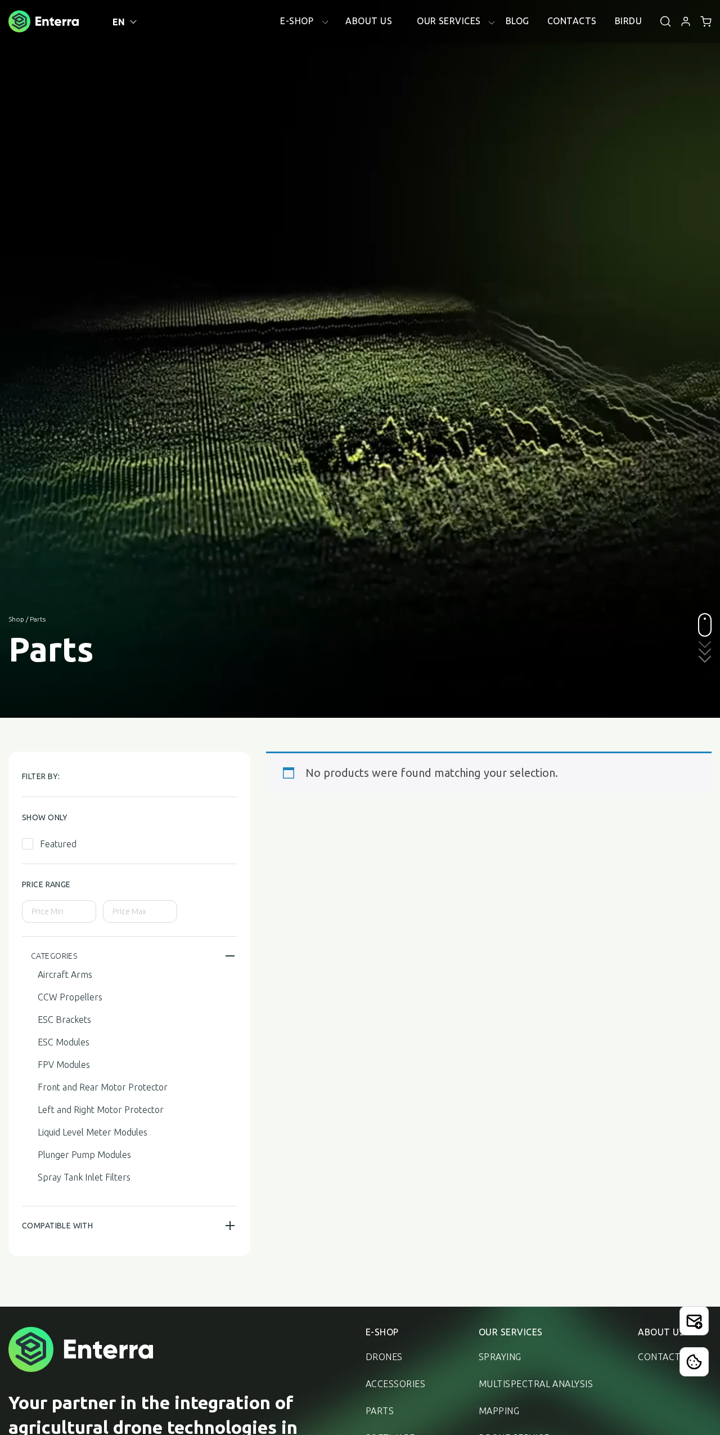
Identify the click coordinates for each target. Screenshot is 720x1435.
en (118, 22)
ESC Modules (63, 1042)
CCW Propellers (70, 997)
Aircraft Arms (65, 974)
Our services (511, 1332)
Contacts (662, 1357)
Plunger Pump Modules (84, 1155)
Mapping (499, 1411)
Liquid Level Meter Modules (92, 1132)
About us (661, 1332)
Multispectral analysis (536, 1384)
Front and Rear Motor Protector (103, 1087)
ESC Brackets (64, 1019)
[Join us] (694, 1320)
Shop (16, 619)
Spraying (500, 1357)
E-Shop (382, 1332)
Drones (384, 1357)
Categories (54, 955)
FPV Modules (64, 1065)
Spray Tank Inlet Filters (84, 1177)
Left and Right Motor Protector (101, 1110)
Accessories (395, 1384)
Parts (380, 1411)
